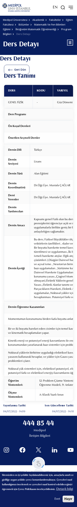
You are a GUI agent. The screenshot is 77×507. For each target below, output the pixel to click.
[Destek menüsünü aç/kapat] (38, 463)
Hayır (68, 499)
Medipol (40, 430)
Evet (57, 499)
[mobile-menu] (71, 7)
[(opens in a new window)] (6, 450)
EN (55, 7)
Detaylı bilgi (64, 489)
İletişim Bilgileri (39, 436)
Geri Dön (20, 69)
